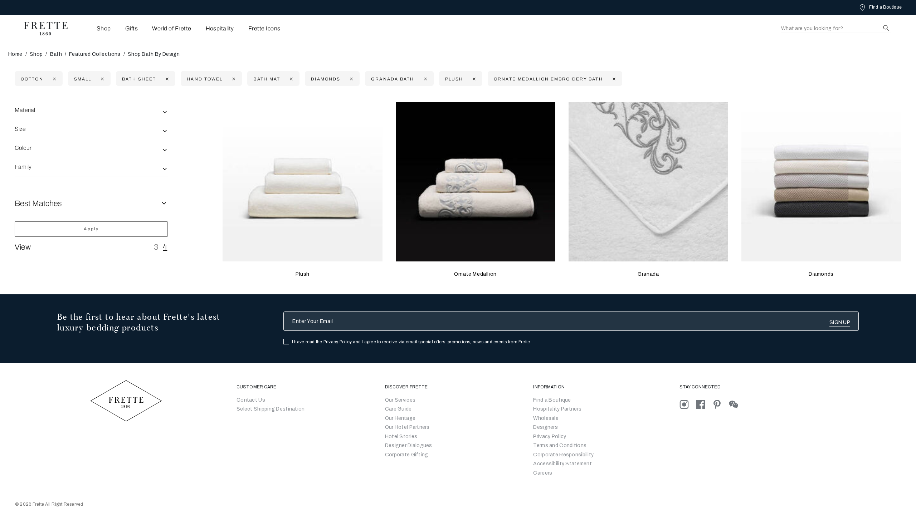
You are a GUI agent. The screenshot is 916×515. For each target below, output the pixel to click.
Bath (56, 54)
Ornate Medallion (475, 274)
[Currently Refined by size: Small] (101, 79)
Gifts (131, 28)
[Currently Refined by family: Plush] (473, 79)
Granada (648, 274)
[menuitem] (94, 28)
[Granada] (648, 181)
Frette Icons (264, 28)
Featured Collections (94, 54)
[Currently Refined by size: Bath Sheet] (166, 79)
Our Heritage (400, 418)
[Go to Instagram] (687, 404)
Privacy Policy (337, 341)
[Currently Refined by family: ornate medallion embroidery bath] (613, 79)
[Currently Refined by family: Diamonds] (350, 79)
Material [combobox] (25, 110)
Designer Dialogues (408, 445)
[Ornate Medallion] (475, 181)
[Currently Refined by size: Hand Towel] (232, 79)
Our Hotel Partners (407, 427)
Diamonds (821, 274)
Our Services (400, 400)
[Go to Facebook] (704, 404)
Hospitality (220, 28)
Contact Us (251, 400)
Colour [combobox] (23, 148)
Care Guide (398, 409)
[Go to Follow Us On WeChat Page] (736, 404)
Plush (303, 274)
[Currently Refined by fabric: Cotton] (53, 79)
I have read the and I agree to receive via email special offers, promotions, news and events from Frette (411, 341)
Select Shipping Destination (271, 409)
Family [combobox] (23, 167)
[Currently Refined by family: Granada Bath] (424, 79)
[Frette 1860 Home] (42, 28)
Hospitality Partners (557, 409)
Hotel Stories (401, 436)
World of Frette (171, 28)
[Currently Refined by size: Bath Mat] (290, 79)
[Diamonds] (821, 181)
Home (15, 54)
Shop (36, 54)
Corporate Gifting (406, 454)
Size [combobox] (20, 129)
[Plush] (302, 181)
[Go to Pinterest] (720, 404)
